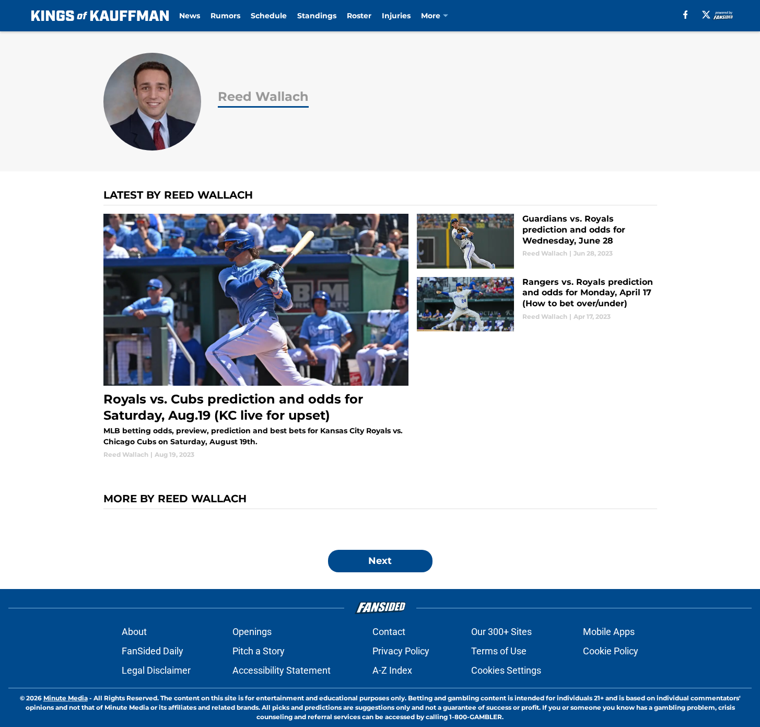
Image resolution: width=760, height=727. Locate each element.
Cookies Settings (506, 670)
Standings (316, 15)
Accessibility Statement (281, 670)
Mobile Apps (609, 631)
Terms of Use (499, 650)
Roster (359, 15)
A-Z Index (392, 670)
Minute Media (65, 698)
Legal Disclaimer (156, 670)
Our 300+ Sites (501, 631)
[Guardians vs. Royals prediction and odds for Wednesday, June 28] (537, 241)
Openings (252, 631)
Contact (388, 631)
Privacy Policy (400, 650)
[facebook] (685, 14)
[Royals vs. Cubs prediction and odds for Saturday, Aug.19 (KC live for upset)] (256, 336)
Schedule (269, 15)
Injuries (396, 15)
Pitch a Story (258, 650)
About (134, 631)
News (189, 15)
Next (380, 561)
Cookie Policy (610, 650)
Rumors (225, 15)
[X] (706, 14)
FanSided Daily (152, 650)
